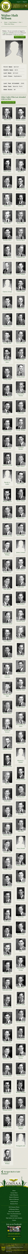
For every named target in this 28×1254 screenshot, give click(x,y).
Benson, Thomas (20, 189)
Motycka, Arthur (7, 766)
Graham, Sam (7, 448)
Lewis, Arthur (7, 658)
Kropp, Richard (20, 638)
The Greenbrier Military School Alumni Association (14, 1248)
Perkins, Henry (7, 835)
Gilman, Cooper (7, 431)
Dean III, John (7, 343)
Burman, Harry (7, 240)
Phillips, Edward (20, 865)
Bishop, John (7, 206)
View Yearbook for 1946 (8, 102)
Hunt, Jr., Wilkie (7, 518)
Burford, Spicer (20, 240)
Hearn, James (20, 483)
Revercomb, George (20, 969)
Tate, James (7, 1024)
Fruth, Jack (21, 413)
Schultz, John (20, 987)
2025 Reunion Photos (14, 1207)
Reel (20, 951)
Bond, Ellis (21, 206)
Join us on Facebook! (14, 1224)
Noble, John (7, 801)
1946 (20, 22)
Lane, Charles (7, 641)
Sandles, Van (7, 973)
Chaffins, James (20, 291)
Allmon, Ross (7, 120)
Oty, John (7, 818)
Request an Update (19, 37)
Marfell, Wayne (20, 707)
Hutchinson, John (7, 536)
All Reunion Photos (14, 1209)
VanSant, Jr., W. (7, 1059)
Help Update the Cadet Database (14, 1218)
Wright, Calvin (7, 1127)
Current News (14, 1193)
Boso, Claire (7, 223)
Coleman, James (20, 326)
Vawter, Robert (20, 1075)
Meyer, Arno (20, 743)
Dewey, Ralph (20, 359)
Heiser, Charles (21, 501)
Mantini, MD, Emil (7, 695)
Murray (7, 784)
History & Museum (14, 1199)
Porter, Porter (21, 900)
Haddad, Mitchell (7, 465)
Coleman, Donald (7, 309)
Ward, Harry (7, 1093)
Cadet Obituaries (14, 1195)
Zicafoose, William (7, 1162)
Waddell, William (21, 1092)
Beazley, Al (21, 171)
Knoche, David (21, 621)
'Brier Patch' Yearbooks (14, 1211)
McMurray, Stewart (7, 731)
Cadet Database (13, 22)
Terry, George (21, 1039)
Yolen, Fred (7, 1144)
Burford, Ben (20, 223)
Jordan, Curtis (7, 572)
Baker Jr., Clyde (7, 154)
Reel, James (7, 955)
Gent (7, 414)
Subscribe (14, 1239)
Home (5, 22)
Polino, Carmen (7, 887)
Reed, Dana (7, 921)
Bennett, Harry (7, 188)
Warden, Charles (20, 1109)
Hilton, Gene (20, 518)
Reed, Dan (21, 917)
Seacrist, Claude (20, 1004)
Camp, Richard (7, 257)
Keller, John (20, 587)
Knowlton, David (7, 624)
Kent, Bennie (7, 589)
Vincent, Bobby (7, 1076)
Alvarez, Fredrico (21, 120)
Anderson (7, 137)
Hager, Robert (21, 466)
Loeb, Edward (21, 673)
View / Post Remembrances (14, 1214)
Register (25, 2)
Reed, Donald (20, 934)
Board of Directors (14, 1197)
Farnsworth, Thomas (20, 394)
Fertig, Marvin (7, 396)
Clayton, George (7, 292)
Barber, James (7, 171)
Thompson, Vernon (21, 1057)
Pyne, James (7, 904)
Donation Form (14, 1204)
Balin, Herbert (21, 154)
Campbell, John (20, 257)
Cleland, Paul (20, 308)
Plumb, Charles (21, 883)
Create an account (18, 34)
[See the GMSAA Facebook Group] (14, 1229)
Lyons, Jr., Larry (20, 690)
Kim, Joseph (7, 606)
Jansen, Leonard (20, 552)
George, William (20, 430)
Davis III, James (20, 343)
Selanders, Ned (7, 1007)
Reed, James (7, 938)
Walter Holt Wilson (9, 24)
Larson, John (20, 656)
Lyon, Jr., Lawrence (7, 676)
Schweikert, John (7, 990)
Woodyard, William (21, 1127)
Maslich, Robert (7, 713)
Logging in (5, 33)
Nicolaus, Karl (20, 797)
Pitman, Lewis (7, 869)
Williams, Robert (7, 1110)
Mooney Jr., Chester (20, 761)
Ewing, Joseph (21, 377)
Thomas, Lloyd (7, 1042)
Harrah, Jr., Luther (7, 483)
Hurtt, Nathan (21, 535)
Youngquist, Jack (20, 1146)
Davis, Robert (7, 326)
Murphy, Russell (20, 779)
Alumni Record (14, 1201)
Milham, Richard (7, 749)
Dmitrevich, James (7, 361)
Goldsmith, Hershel (21, 448)
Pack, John (21, 831)
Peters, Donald (21, 848)
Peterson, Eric (7, 852)
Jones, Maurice (21, 570)
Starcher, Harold (20, 1022)
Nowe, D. (20, 814)
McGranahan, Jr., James (20, 725)
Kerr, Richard (20, 604)
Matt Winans (9, 1251)
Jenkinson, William (7, 554)
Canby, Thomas (7, 274)
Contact (14, 1220)
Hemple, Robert (7, 501)
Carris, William (20, 274)
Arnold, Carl (20, 137)
